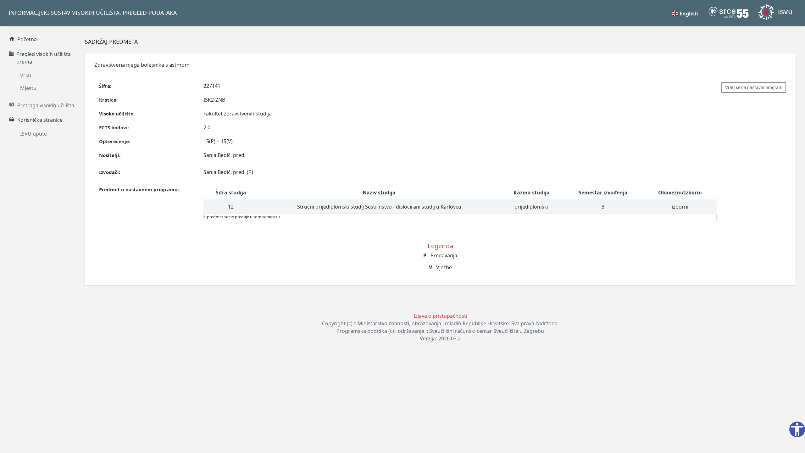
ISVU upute (33, 133)
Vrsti (25, 75)
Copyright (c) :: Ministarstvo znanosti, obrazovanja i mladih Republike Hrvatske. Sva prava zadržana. (440, 323)
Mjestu (28, 88)
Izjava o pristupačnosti (440, 315)
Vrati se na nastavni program (753, 87)
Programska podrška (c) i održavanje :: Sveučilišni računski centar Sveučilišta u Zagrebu (440, 330)
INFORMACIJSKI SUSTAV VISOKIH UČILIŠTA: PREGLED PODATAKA (92, 12)
